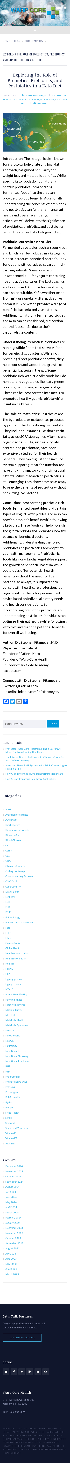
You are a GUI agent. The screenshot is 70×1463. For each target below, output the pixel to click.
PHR (7, 1071)
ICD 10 (9, 989)
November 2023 (14, 1233)
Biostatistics (12, 835)
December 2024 (14, 1166)
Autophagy (11, 819)
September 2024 (14, 1181)
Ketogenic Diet (10, 99)
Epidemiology (12, 917)
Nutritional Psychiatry (17, 1061)
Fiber (8, 937)
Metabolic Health (14, 1020)
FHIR (8, 932)
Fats (7, 927)
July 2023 (10, 1253)
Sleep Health (12, 1112)
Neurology (11, 1045)
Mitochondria (47, 99)
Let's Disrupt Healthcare (22, 1337)
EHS (7, 907)
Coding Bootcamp (15, 871)
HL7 (7, 973)
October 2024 (13, 1176)
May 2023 (11, 1263)
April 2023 (11, 1268)
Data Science (12, 891)
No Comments (42, 103)
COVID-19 (11, 881)
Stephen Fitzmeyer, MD (35, 95)
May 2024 (11, 1202)
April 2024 (11, 1207)
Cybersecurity (13, 886)
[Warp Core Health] (35, 13)
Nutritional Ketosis (15, 1050)
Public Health (12, 1097)
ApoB (8, 809)
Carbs (8, 850)
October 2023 (13, 1238)
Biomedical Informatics (17, 829)
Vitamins (10, 1143)
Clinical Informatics (15, 866)
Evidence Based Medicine (19, 922)
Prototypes (11, 1092)
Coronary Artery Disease (19, 876)
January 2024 (12, 1222)
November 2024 (14, 1171)
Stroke (9, 1117)
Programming (12, 1076)
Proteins (10, 1086)
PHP (7, 1066)
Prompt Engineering (16, 1081)
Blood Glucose (13, 840)
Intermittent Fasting (16, 994)
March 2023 (12, 1274)
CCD (8, 855)
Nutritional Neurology (17, 1056)
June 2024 (11, 1196)
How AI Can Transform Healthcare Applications (30, 778)
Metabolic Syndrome (29, 99)
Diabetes (10, 896)
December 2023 (14, 1227)
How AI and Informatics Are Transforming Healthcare (34, 773)
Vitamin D (10, 1133)
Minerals (10, 1030)
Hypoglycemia (13, 984)
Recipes (9, 1107)
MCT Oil (10, 1014)
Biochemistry (59, 95)
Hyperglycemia (13, 979)
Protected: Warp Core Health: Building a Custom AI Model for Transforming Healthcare (33, 750)
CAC (7, 845)
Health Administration (17, 953)
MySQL (9, 1040)
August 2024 (12, 1186)
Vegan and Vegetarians (17, 1127)
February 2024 (13, 1217)
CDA (8, 860)
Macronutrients (13, 1009)
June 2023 (11, 1258)
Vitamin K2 (11, 1138)
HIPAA (9, 968)
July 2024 (10, 1191)
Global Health (12, 948)
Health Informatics (15, 958)
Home (6, 41)
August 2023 (12, 1248)
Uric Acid (10, 1122)
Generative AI (13, 943)
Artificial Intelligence (16, 814)
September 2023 (14, 1243)
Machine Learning (15, 1004)
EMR (8, 912)
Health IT (10, 963)
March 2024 (12, 1212)
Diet (7, 901)
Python (9, 1102)
